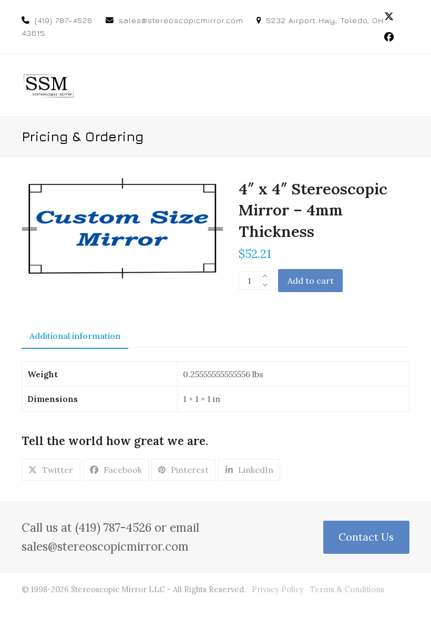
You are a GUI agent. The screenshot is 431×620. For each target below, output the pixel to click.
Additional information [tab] (74, 335)
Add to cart (311, 280)
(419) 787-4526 (64, 20)
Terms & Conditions (347, 589)
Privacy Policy (278, 589)
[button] (403, 84)
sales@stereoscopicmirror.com (181, 20)
